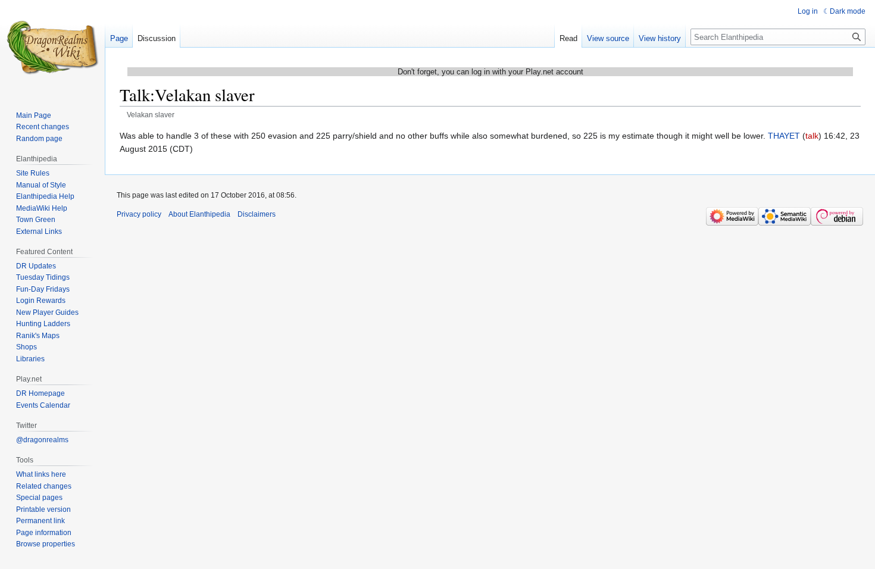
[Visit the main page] (52, 47)
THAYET (784, 135)
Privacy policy (139, 214)
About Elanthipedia (199, 214)
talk (811, 135)
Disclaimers (257, 214)
